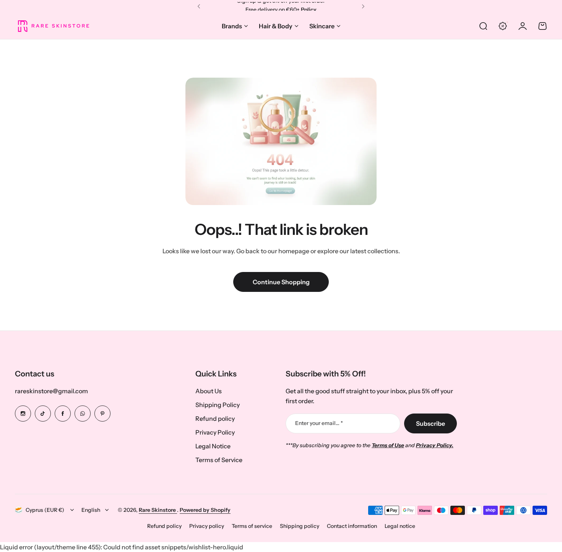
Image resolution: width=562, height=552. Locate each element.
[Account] (522, 26)
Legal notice (400, 526)
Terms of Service (218, 460)
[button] (199, 6)
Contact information (352, 526)
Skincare (322, 26)
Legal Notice (213, 446)
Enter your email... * (319, 423)
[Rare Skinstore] (53, 26)
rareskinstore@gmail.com (51, 391)
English (90, 509)
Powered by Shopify (205, 509)
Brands (232, 26)
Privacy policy (206, 526)
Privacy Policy (215, 432)
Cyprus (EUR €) (45, 509)
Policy (309, 6)
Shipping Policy (217, 405)
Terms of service (252, 526)
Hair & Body (275, 26)
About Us (208, 391)
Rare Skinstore (158, 509)
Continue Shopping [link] (281, 282)
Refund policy (215, 418)
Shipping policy (299, 526)
